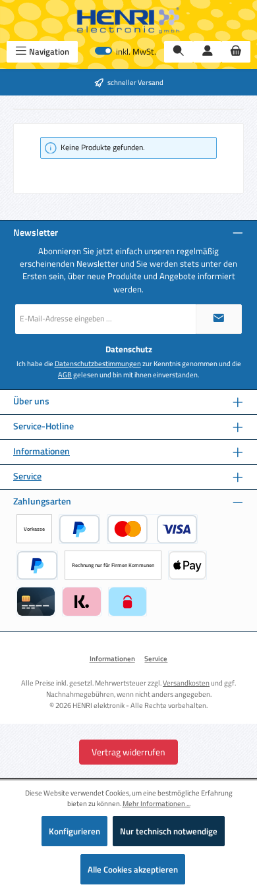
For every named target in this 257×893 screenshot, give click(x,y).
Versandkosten (186, 682)
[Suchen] (178, 52)
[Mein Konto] (207, 52)
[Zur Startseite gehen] (128, 20)
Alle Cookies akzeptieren (133, 869)
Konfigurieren (74, 831)
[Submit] (219, 319)
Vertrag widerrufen (128, 752)
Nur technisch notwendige (168, 831)
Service (27, 476)
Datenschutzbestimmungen (98, 363)
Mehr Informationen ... (156, 803)
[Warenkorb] (235, 52)
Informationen (41, 451)
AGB (65, 374)
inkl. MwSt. (125, 52)
